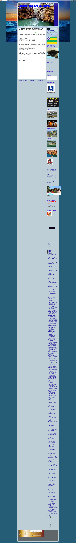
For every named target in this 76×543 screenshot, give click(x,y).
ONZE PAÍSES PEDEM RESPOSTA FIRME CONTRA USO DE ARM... (52, 456)
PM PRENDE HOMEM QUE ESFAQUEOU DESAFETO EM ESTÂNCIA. (52, 480)
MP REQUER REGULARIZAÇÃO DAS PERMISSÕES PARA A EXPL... (52, 400)
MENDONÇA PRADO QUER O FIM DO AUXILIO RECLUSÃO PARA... (52, 465)
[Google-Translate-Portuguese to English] (54, 77)
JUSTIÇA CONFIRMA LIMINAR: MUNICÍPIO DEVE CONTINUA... (52, 375)
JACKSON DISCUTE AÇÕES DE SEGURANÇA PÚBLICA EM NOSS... (52, 285)
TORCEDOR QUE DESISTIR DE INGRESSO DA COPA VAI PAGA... (52, 342)
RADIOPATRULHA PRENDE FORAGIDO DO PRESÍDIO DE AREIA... (52, 304)
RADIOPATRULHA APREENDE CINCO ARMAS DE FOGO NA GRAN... (52, 346)
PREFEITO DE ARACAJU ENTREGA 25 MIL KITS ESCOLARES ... (52, 482)
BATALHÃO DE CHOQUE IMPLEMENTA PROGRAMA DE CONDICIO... (52, 328)
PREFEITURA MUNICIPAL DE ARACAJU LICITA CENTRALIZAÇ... (51, 382)
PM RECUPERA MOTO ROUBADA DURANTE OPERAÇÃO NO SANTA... (52, 403)
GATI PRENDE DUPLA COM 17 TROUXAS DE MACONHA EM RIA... (52, 324)
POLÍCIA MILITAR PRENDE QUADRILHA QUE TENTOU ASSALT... (52, 398)
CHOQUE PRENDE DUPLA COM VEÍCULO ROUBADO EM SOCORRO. (52, 407)
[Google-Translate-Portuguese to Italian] (52, 77)
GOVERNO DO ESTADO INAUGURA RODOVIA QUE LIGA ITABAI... (52, 270)
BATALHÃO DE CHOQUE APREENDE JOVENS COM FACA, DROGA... (52, 445)
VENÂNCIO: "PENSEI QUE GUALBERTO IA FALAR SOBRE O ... (52, 514)
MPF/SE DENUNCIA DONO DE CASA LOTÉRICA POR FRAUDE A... (52, 507)
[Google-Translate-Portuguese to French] (49, 77)
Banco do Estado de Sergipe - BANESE (52, 183)
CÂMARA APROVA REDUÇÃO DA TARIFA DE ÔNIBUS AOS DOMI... (52, 302)
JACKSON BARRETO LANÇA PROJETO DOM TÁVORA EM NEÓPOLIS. (52, 460)
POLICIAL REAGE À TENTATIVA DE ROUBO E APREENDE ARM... (52, 352)
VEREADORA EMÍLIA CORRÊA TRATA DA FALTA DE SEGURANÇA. (52, 425)
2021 (48, 242)
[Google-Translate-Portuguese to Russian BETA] (55, 77)
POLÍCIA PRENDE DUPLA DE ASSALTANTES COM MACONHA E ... (52, 356)
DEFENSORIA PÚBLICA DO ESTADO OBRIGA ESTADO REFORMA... (51, 416)
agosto (49, 515)
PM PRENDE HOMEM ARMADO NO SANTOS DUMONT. (52, 501)
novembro (49, 251)
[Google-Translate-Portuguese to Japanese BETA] (53, 77)
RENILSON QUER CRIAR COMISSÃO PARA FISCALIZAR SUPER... (52, 499)
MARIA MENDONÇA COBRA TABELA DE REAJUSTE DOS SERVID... (52, 393)
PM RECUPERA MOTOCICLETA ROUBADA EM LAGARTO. (52, 423)
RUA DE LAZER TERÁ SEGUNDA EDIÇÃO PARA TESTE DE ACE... (52, 278)
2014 (48, 248)
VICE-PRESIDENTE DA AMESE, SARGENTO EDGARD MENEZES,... (52, 289)
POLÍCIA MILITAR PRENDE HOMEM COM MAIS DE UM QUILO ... (52, 476)
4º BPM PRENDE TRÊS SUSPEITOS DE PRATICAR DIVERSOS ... (52, 264)
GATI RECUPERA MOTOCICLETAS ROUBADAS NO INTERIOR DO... (52, 471)
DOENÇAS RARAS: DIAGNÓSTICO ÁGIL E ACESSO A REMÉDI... (52, 257)
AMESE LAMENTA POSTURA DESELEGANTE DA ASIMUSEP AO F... (52, 511)
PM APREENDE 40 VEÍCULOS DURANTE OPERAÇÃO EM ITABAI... (52, 296)
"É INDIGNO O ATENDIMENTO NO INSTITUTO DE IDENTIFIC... (52, 334)
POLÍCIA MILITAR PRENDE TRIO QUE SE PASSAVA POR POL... (52, 268)
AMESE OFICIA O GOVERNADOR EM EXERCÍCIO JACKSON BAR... (52, 434)
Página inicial (32, 80)
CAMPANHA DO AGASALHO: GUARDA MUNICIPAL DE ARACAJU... (51, 409)
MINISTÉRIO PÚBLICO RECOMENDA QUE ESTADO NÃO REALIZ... (52, 396)
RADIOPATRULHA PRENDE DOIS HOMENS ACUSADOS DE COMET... (52, 449)
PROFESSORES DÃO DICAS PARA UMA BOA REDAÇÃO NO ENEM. (52, 312)
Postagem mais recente (23, 80)
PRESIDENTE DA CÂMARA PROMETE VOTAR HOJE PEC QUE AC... (52, 505)
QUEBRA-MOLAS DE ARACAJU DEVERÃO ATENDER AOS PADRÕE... (52, 469)
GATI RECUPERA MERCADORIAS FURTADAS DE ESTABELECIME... (52, 300)
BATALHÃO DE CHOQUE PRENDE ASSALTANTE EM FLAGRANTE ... (52, 287)
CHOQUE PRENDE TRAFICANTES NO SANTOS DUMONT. (52, 509)
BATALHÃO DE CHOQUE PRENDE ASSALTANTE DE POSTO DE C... (52, 320)
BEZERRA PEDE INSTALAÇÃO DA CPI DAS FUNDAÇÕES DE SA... (52, 421)
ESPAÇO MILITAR (49, 168)
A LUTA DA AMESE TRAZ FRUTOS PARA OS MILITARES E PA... (52, 441)
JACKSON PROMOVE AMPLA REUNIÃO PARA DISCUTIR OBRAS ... (52, 420)
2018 (48, 244)
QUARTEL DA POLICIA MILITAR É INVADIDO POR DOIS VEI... (52, 360)
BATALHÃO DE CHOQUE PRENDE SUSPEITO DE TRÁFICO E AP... (52, 457)
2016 (48, 246)
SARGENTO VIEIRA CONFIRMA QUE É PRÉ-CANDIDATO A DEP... (52, 262)
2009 (48, 527)
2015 (48, 247)
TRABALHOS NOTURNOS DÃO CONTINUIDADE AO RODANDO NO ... (52, 452)
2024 (48, 240)
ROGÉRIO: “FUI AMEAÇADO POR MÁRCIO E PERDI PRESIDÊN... (52, 258)
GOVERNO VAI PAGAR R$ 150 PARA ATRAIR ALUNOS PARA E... (52, 413)
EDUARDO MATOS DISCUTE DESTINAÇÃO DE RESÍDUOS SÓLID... (52, 359)
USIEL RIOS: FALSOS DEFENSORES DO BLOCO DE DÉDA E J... (52, 266)
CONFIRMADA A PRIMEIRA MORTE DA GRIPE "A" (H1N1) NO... (52, 464)
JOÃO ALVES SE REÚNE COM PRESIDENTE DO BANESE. (52, 338)
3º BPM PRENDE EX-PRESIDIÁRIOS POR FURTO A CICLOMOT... (52, 492)
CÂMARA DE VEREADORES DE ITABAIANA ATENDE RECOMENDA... (52, 298)
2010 (48, 526)
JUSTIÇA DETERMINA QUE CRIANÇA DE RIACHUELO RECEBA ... (51, 447)
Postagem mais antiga (41, 80)
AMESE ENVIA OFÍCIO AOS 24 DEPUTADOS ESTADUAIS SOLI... (52, 485)
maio (49, 518)
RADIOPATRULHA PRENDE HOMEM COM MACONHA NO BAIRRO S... (52, 336)
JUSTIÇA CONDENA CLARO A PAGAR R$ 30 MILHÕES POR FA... (52, 314)
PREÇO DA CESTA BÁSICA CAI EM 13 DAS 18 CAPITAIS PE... (52, 484)
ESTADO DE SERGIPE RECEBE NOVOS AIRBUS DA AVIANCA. (52, 325)
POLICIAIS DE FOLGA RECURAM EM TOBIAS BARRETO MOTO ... (52, 427)
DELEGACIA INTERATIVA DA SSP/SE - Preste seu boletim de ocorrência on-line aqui (52, 170)
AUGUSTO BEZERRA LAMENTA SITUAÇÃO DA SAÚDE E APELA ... (52, 478)
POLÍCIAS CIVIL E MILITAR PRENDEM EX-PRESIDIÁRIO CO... (52, 488)
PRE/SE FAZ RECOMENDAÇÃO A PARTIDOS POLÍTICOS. (52, 318)
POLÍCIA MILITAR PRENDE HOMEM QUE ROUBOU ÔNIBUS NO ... (52, 497)
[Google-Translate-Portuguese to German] (50, 77)
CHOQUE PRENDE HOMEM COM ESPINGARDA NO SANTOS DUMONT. (52, 391)
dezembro (49, 250)
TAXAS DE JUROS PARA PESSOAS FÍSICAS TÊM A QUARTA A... (52, 364)
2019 (48, 243)
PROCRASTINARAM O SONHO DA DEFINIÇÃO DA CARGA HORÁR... (52, 366)
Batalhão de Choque (49, 176)
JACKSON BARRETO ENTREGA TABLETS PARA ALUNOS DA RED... (52, 350)
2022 (48, 241)
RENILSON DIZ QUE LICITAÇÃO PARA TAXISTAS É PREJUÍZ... (52, 378)
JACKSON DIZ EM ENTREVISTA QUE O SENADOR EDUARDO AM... (52, 495)
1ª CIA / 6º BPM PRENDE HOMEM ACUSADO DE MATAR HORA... (52, 467)
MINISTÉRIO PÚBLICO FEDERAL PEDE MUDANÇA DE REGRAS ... (52, 384)
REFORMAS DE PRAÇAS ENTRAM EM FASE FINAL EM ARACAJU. (52, 503)
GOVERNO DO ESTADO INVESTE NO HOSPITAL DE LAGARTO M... (52, 369)
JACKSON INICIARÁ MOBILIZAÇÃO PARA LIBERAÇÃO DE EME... (52, 442)
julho (49, 516)
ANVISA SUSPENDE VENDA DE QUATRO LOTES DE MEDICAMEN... (52, 412)
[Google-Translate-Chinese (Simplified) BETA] (48, 77)
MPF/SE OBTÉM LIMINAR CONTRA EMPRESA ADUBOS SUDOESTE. (52, 321)
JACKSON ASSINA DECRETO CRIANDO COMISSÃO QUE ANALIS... (52, 473)
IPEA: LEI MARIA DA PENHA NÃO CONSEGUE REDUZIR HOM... (52, 260)
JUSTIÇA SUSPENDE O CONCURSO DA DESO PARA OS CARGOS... (52, 363)
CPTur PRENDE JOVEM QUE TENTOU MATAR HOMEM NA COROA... (52, 277)
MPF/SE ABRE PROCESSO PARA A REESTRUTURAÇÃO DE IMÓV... (52, 282)
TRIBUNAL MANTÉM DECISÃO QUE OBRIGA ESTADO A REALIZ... (52, 340)
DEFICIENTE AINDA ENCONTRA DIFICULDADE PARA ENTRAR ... (52, 310)
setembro (49, 253)
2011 (48, 525)
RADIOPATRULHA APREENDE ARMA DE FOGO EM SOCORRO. (52, 377)
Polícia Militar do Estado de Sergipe (51, 175)
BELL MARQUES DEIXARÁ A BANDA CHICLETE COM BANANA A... (52, 431)
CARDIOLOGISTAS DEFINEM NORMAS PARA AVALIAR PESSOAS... (52, 255)
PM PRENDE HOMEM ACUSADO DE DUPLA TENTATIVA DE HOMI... (52, 332)
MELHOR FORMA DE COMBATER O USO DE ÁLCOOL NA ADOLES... (52, 308)
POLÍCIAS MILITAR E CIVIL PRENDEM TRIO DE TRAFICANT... (51, 462)
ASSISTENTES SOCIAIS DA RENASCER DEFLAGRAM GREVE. (51, 437)
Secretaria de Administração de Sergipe (52, 178)
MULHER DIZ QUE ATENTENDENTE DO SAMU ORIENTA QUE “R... (52, 293)
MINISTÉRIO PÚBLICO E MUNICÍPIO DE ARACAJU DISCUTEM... (51, 330)
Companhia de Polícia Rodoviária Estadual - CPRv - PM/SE (51, 180)
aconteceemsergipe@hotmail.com (51, 208)
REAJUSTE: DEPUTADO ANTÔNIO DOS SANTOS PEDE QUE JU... (52, 368)
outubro (49, 252)
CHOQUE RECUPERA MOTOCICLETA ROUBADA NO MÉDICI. (52, 439)
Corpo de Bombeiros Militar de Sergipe (51, 177)
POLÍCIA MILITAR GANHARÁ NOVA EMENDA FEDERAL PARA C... (52, 344)
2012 (48, 524)
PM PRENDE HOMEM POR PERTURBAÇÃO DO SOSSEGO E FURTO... (52, 273)
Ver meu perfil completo (50, 34)
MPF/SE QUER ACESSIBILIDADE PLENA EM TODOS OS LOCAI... (52, 348)
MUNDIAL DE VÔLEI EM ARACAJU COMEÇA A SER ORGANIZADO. (52, 429)
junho (49, 517)
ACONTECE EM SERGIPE (34, 6)
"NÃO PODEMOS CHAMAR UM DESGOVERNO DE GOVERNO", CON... (52, 389)
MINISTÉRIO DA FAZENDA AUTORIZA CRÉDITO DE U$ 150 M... (52, 386)
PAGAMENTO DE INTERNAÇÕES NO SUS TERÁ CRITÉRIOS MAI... (52, 433)
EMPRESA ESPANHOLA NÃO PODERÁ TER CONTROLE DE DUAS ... (52, 281)
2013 (48, 249)
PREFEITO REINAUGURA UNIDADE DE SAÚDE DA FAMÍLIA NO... (52, 306)
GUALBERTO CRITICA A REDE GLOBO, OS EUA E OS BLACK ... (52, 417)
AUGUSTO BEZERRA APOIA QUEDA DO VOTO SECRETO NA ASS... (52, 490)
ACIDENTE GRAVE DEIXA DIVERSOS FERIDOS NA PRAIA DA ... (52, 454)
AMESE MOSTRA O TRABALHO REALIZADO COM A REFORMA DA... (52, 316)
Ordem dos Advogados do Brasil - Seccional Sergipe (51, 182)
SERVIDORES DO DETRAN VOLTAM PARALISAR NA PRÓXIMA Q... (51, 354)
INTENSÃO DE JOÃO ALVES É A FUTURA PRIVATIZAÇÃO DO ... (52, 371)
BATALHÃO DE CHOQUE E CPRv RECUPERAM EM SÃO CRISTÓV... (52, 373)
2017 (48, 245)
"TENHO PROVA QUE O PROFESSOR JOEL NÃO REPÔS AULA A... (52, 405)
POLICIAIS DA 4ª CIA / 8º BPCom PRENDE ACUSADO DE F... (52, 291)
